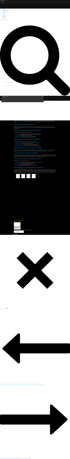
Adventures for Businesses (6, 10)
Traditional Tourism (5, 11)
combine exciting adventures (46, 171)
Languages (2, 1)
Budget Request (5, 17)
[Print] (18, 177)
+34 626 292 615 (3, 0)
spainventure (1, 118)
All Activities (4, 12)
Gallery (4, 15)
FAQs (3, 18)
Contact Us (2, 16)
